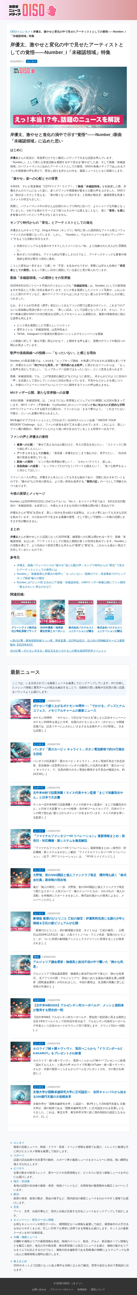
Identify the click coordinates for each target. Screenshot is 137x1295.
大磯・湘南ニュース (26, 1237)
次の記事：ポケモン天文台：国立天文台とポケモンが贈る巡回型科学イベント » (58, 650)
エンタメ (25, 31)
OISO (13, 31)
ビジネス (38, 744)
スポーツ (38, 787)
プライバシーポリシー (62, 1289)
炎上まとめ (20, 1261)
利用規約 (82, 1289)
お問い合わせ (39, 1289)
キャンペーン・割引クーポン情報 (34, 1219)
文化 (16, 1206)
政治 (36, 956)
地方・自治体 (22, 1181)
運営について (98, 1289)
